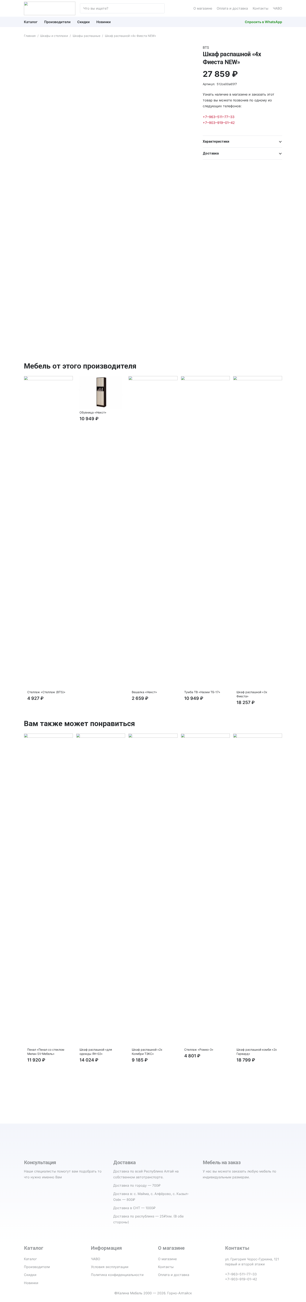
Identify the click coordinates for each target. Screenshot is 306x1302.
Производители (37, 1267)
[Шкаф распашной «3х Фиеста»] (257, 379)
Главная (30, 35)
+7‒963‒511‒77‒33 (218, 117)
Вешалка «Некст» (144, 692)
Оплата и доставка (232, 8)
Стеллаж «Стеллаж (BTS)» (46, 692)
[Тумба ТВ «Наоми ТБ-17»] (205, 379)
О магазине (202, 8)
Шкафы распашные (86, 35)
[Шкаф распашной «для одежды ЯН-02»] (100, 736)
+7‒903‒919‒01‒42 (219, 123)
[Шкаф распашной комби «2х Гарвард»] (257, 736)
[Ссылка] (49, 8)
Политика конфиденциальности (117, 1275)
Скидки (30, 1275)
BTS (206, 47)
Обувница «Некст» (93, 412)
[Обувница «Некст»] (100, 379)
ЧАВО (277, 8)
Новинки (31, 1283)
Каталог (30, 1259)
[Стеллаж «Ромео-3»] (205, 736)
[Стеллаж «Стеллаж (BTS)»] (48, 379)
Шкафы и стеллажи (54, 35)
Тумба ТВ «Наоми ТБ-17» (202, 692)
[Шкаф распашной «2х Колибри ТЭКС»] (152, 736)
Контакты (260, 8)
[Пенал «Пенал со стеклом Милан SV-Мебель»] (48, 736)
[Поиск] (159, 8)
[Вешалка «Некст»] (152, 379)
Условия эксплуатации (109, 1267)
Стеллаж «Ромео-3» (198, 1049)
